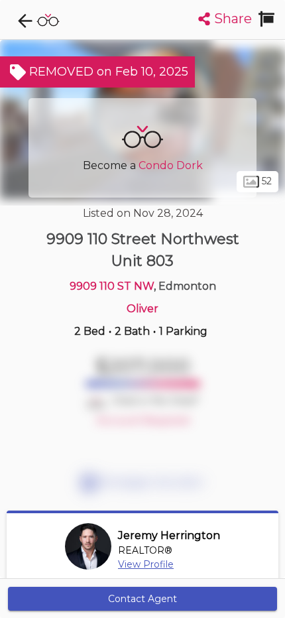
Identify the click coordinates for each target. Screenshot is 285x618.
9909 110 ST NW (112, 286)
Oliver (142, 308)
